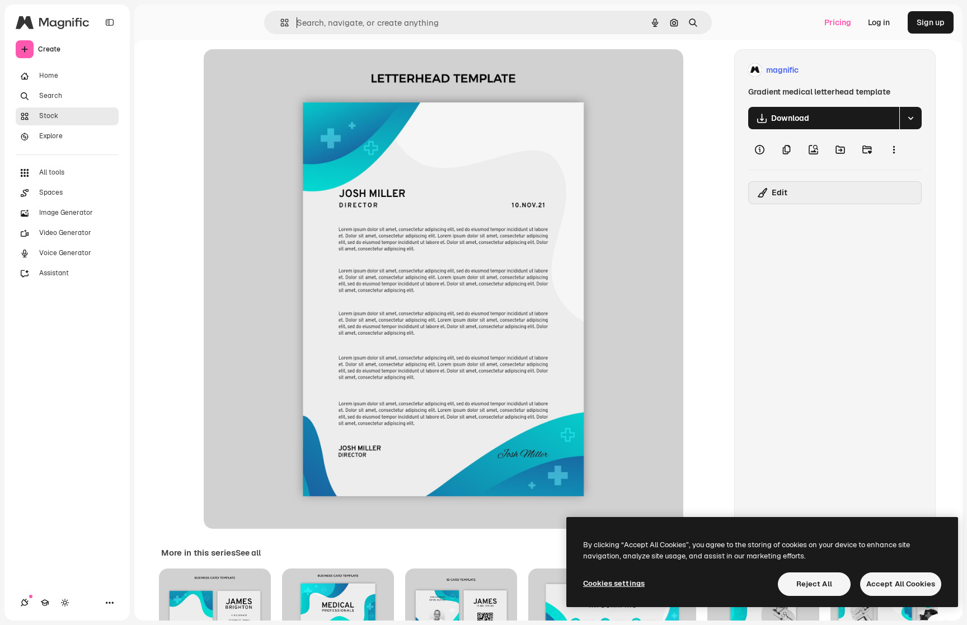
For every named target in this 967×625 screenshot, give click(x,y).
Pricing (837, 22)
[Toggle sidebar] (110, 22)
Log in (879, 22)
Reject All (814, 584)
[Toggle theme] (65, 603)
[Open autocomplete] (280, 22)
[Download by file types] (910, 118)
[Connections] (25, 603)
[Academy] (45, 603)
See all (248, 553)
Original (275, 70)
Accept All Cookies (900, 584)
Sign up (931, 22)
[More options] (893, 149)
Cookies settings (614, 583)
